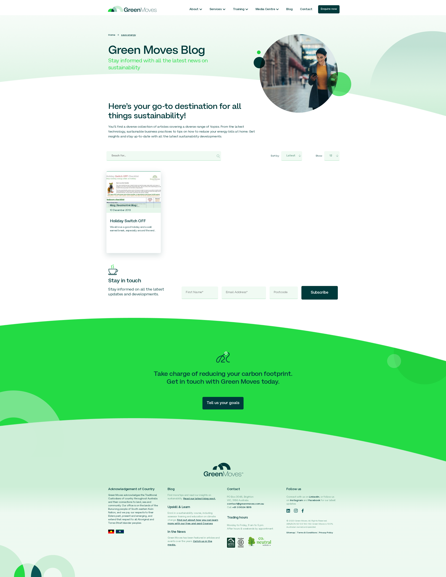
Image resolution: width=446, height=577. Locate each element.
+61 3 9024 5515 (241, 507)
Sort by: (275, 156)
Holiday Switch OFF (128, 221)
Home (111, 35)
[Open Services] (224, 9)
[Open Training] (246, 9)
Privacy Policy (326, 533)
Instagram (296, 500)
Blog (112, 205)
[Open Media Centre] (277, 9)
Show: (319, 156)
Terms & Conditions (307, 533)
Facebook (314, 500)
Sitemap (290, 533)
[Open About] (200, 9)
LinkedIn (314, 497)
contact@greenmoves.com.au (245, 504)
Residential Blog (126, 205)
